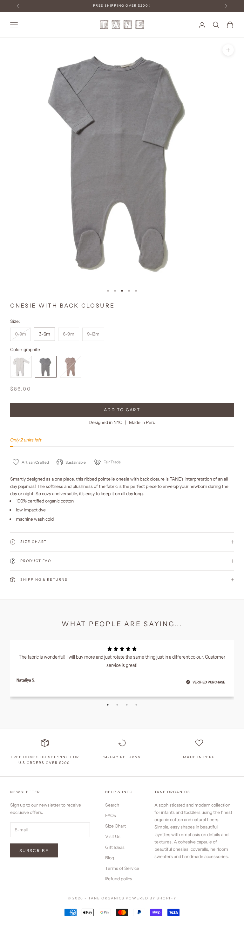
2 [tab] (117, 705)
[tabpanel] (122, 666)
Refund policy (118, 879)
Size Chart (115, 826)
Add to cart (122, 409)
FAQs (110, 815)
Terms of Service (122, 868)
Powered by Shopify (151, 898)
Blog (109, 858)
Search (112, 805)
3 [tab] (127, 705)
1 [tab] (108, 705)
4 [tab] (136, 705)
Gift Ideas (115, 847)
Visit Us (112, 836)
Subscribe (34, 850)
